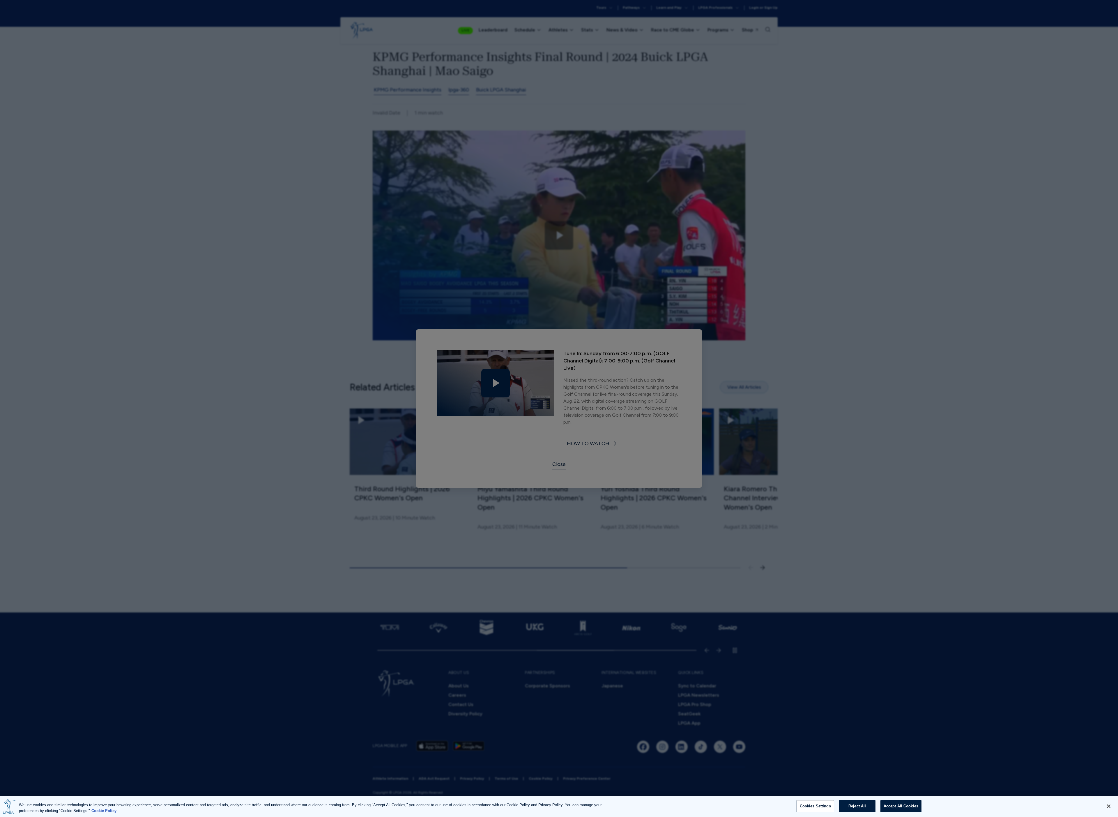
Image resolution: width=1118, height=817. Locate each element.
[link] (592, 444)
